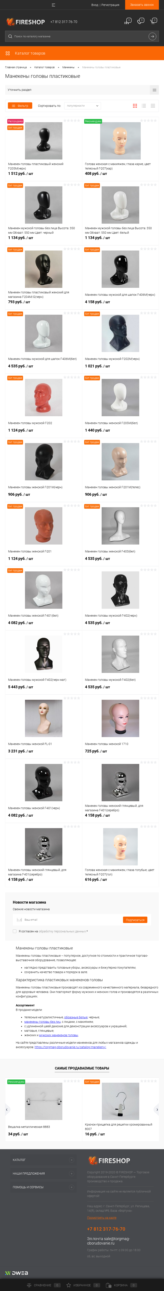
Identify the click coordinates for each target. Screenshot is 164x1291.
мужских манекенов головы (58, 1035)
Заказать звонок (142, 4)
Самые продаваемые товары (82, 1068)
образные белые (76, 1017)
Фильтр (23, 105)
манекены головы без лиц (42, 1021)
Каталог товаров (29, 53)
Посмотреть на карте (101, 1217)
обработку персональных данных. (62, 931)
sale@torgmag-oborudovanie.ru (108, 1240)
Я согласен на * (53, 931)
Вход (94, 5)
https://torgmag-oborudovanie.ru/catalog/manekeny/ (70, 1047)
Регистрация (110, 5)
